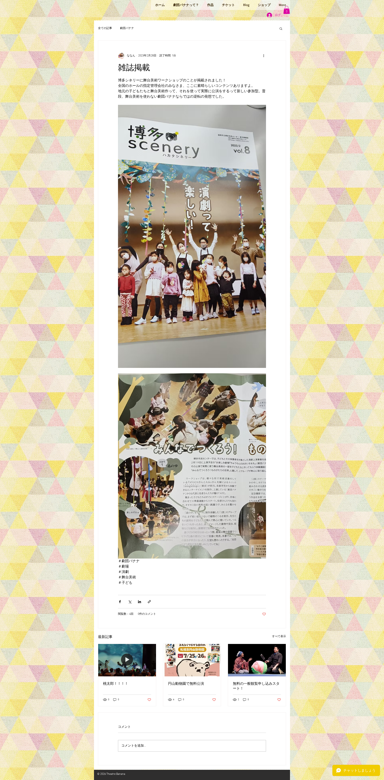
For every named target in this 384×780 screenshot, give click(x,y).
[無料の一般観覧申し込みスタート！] (257, 660)
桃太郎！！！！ (115, 684)
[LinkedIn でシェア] (139, 602)
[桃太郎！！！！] (127, 660)
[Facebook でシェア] (120, 602)
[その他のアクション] (263, 55)
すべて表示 (279, 636)
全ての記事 (105, 28)
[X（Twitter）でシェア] (130, 602)
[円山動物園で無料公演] (192, 660)
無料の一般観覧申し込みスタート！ (256, 686)
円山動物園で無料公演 (186, 684)
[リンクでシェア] (149, 602)
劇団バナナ (127, 28)
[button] (286, 10)
